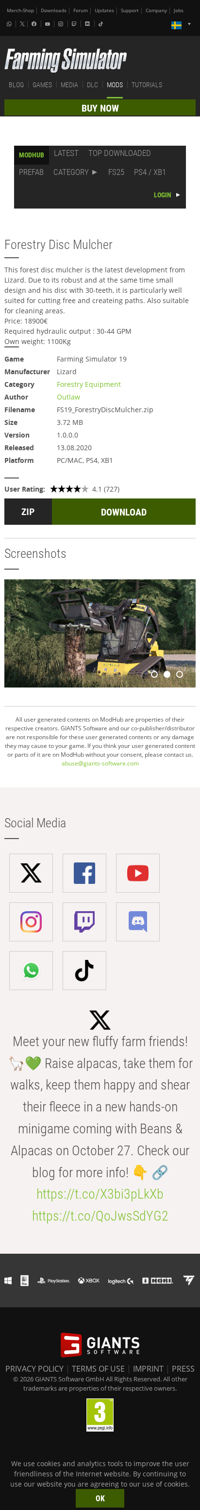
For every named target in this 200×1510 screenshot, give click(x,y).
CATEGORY (71, 172)
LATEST (66, 153)
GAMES (42, 85)
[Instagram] (61, 24)
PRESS (183, 1368)
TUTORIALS (147, 85)
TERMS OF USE (98, 1368)
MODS (115, 85)
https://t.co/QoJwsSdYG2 (100, 1216)
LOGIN (162, 195)
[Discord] (88, 24)
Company (156, 10)
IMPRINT (148, 1368)
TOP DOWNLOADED (119, 153)
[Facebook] (35, 24)
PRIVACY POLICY (34, 1368)
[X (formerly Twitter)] (22, 23)
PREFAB (31, 172)
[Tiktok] (102, 24)
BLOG (16, 85)
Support (130, 10)
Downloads (54, 10)
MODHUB (31, 155)
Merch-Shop (20, 10)
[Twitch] (75, 24)
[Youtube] (48, 24)
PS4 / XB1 (150, 172)
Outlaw (68, 396)
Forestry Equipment (89, 384)
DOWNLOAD (124, 512)
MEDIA (69, 85)
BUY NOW (100, 108)
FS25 (116, 172)
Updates (104, 10)
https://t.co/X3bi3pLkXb (100, 1194)
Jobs (178, 10)
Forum (80, 10)
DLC (92, 85)
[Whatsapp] (10, 24)
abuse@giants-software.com (100, 763)
